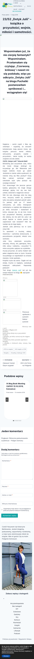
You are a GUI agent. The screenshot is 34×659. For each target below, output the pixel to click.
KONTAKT (22, 9)
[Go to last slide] (7, 400)
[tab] (13, 420)
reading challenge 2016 (18, 353)
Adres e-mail (7, 495)
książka (6, 353)
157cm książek (8, 349)
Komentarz (6, 461)
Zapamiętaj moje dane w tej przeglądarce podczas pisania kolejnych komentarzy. (17, 509)
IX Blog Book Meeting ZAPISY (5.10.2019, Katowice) (15, 386)
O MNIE (15, 3)
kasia (11, 392)
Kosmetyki (17, 622)
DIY (17, 609)
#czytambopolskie (17, 603)
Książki (17, 625)
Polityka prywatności (10, 639)
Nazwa (5, 486)
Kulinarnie (17, 628)
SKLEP (15, 9)
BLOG (29, 6)
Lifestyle (17, 631)
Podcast (17, 633)
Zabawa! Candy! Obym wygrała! (9, 362)
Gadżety (17, 614)
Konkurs (17, 620)
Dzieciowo (17, 612)
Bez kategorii (17, 11)
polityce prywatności (8, 653)
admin (7, 15)
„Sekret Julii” (16, 270)
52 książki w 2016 (20, 349)
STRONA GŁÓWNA (19, 1)
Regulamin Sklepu (24, 639)
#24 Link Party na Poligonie (26, 362)
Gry (17, 617)
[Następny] (26, 400)
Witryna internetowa (9, 504)
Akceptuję (6, 656)
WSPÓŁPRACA (17, 6)
